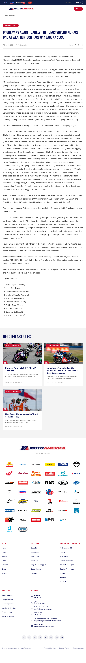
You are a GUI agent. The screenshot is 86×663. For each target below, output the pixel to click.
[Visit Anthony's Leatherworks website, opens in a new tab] (63, 501)
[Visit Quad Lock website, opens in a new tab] (49, 519)
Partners (63, 577)
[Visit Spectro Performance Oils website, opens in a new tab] (23, 501)
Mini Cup (34, 573)
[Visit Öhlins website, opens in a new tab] (76, 501)
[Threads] (35, 637)
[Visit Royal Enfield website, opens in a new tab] (36, 473)
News (4, 552)
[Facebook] (24, 637)
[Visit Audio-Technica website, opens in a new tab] (9, 492)
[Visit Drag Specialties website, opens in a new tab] (36, 482)
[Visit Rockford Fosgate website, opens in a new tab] (63, 492)
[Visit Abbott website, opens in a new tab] (63, 519)
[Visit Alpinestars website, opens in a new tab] (9, 501)
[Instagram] (29, 637)
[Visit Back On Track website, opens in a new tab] (23, 529)
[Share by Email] (82, 45)
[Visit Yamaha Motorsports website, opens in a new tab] (63, 464)
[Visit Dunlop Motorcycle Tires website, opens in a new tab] (36, 464)
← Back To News (9, 15)
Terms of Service (8, 616)
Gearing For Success (67, 569)
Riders (4, 560)
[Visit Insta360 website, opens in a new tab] (49, 464)
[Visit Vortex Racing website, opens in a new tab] (63, 510)
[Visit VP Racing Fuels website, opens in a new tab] (49, 492)
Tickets (4, 573)
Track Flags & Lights (67, 565)
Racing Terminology (67, 560)
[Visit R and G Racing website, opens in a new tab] (49, 482)
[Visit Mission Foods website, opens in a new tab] (9, 464)
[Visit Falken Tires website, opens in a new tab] (9, 510)
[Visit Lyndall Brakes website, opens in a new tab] (36, 501)
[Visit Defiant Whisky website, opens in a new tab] (76, 519)
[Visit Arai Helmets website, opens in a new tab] (63, 482)
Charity (62, 573)
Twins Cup (34, 560)
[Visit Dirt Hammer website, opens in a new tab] (23, 519)
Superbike (34, 548)
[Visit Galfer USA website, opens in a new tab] (36, 510)
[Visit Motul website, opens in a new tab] (23, 482)
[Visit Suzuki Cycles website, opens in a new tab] (76, 473)
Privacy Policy (7, 612)
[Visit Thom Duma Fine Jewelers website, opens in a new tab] (23, 510)
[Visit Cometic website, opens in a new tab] (36, 492)
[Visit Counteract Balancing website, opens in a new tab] (49, 510)
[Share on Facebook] (75, 45)
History (62, 552)
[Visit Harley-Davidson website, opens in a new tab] (76, 464)
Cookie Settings (78, 648)
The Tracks (64, 556)
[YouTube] (51, 637)
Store (4, 569)
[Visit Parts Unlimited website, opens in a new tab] (23, 492)
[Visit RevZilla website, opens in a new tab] (9, 482)
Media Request (7, 595)
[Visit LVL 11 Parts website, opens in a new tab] (9, 529)
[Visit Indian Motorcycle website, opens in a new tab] (23, 473)
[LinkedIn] (57, 637)
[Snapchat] (62, 637)
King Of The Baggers (38, 565)
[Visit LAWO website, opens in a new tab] (76, 510)
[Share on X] (79, 45)
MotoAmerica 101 (66, 548)
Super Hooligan (36, 569)
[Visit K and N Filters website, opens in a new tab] (9, 519)
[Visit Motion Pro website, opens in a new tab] (76, 482)
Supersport (35, 552)
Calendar (5, 565)
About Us (63, 581)
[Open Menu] (5, 9)
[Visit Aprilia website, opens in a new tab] (49, 473)
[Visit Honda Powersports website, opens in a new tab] (9, 473)
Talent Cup (35, 556)
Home (4, 548)
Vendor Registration (9, 608)
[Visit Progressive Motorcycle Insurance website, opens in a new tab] (23, 464)
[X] (40, 637)
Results (4, 556)
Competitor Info (7, 599)
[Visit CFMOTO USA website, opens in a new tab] (63, 473)
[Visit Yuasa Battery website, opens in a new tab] (49, 501)
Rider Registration (8, 604)
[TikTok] (46, 637)
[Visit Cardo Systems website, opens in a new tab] (76, 492)
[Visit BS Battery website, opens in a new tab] (36, 519)
